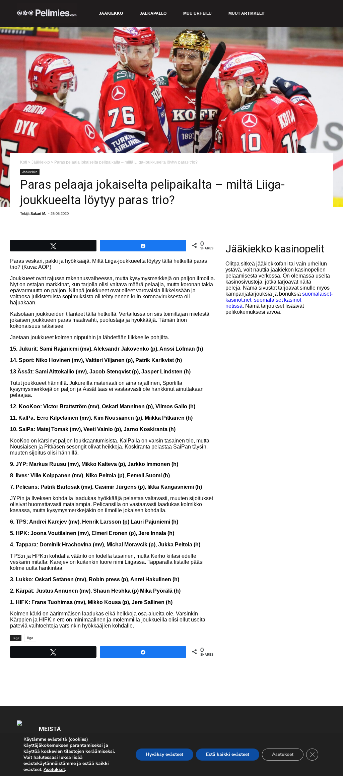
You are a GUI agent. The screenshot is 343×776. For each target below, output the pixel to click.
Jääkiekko (111, 13)
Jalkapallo (153, 13)
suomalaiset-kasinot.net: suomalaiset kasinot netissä (279, 300)
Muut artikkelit (246, 13)
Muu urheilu (197, 13)
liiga (30, 638)
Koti (23, 162)
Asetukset (54, 770)
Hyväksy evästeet (164, 754)
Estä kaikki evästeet (227, 754)
